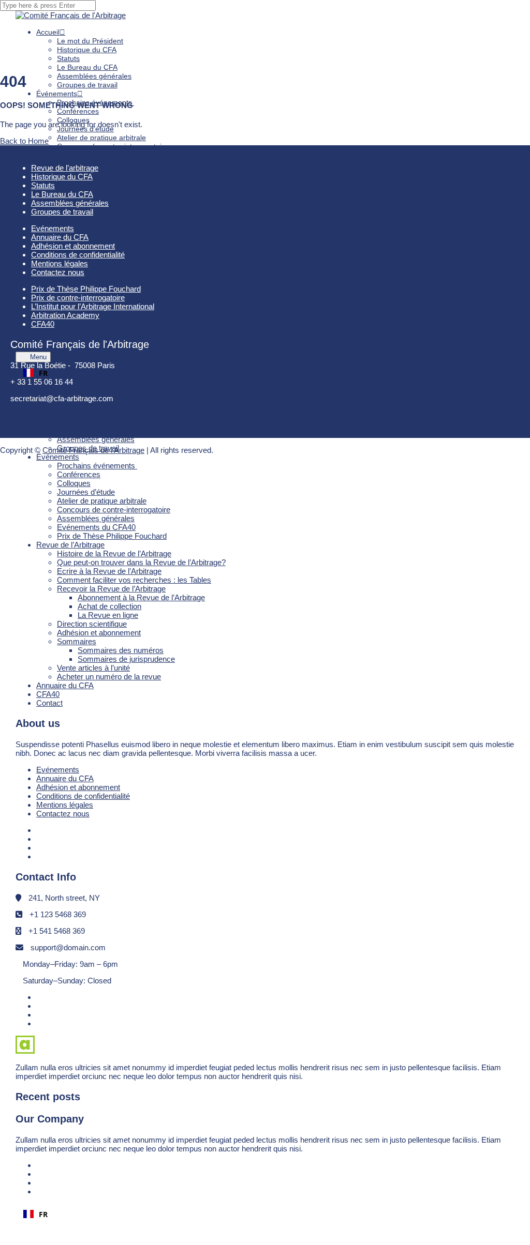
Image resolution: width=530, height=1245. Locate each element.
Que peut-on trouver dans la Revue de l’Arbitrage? (140, 199)
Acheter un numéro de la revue (108, 313)
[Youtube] (40, 856)
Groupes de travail (87, 85)
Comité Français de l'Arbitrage (93, 450)
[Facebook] (40, 830)
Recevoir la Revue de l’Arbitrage (110, 225)
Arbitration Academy (65, 315)
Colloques (74, 483)
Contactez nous (63, 813)
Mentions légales (64, 804)
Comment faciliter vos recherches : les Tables (131, 216)
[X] (40, 847)
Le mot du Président (90, 41)
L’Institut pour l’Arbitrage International (92, 306)
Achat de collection (109, 606)
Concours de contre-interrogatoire (112, 146)
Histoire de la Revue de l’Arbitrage (113, 190)
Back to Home (24, 140)
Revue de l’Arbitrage (70, 544)
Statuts (68, 58)
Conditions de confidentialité (83, 796)
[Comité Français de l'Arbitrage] (71, 15)
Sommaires (75, 278)
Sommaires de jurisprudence (125, 296)
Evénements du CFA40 (96, 527)
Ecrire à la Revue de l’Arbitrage (108, 208)
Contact (49, 340)
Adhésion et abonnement (98, 269)
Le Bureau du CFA (87, 67)
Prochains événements (97, 465)
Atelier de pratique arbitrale (101, 137)
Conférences (78, 111)
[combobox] (265, 372)
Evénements (57, 769)
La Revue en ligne (108, 615)
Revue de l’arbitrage (64, 167)
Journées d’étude (86, 492)
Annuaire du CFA (65, 685)
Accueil (48, 32)
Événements (56, 93)
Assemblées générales (94, 76)
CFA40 (48, 694)
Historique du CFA (86, 49)
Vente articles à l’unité (93, 667)
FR (43, 373)
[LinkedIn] (39, 838)
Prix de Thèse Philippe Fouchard (110, 173)
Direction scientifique (91, 260)
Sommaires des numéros (121, 650)
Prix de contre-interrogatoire (78, 297)
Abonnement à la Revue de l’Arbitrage (140, 234)
